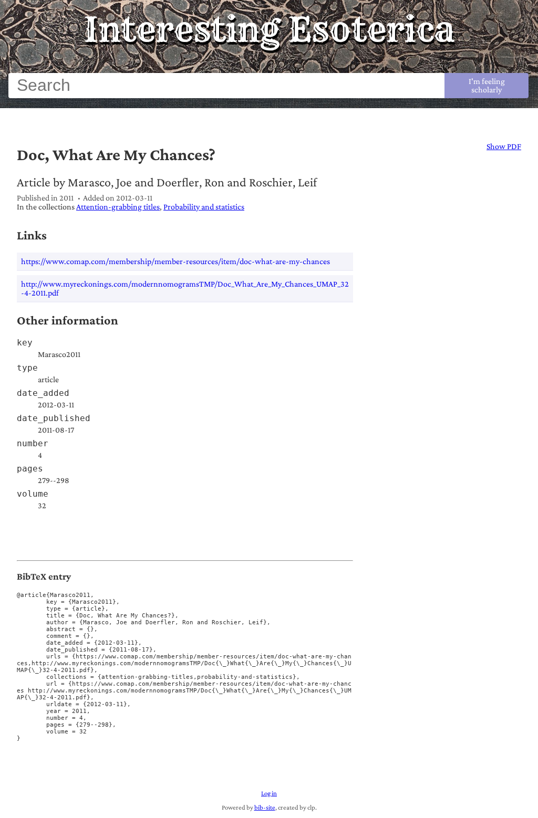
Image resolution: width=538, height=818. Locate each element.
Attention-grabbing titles (118, 206)
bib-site (264, 807)
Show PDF (504, 146)
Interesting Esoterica (269, 29)
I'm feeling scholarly (487, 85)
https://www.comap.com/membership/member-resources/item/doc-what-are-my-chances (175, 261)
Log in (269, 793)
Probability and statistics (203, 206)
